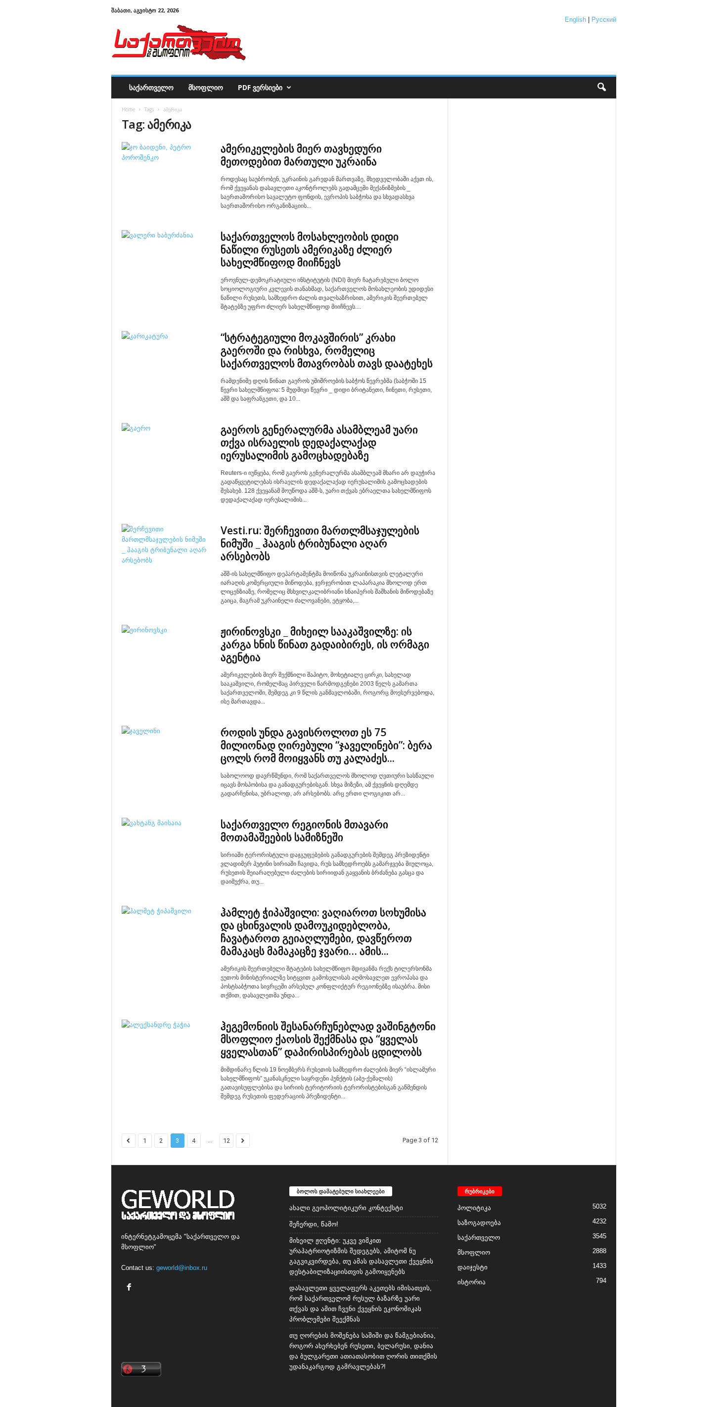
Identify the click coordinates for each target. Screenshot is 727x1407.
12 (226, 1140)
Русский (603, 19)
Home (128, 109)
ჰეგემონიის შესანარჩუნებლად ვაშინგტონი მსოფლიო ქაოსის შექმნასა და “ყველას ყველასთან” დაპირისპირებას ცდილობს (328, 1039)
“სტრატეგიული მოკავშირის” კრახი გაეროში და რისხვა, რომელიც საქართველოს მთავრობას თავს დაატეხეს (327, 350)
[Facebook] (130, 1288)
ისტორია (471, 1282)
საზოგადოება (479, 1222)
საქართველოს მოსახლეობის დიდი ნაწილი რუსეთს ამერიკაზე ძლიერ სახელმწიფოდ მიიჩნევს (310, 249)
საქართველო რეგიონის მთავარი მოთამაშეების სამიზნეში (304, 830)
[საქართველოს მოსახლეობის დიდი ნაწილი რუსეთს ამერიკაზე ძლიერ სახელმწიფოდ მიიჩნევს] (166, 263)
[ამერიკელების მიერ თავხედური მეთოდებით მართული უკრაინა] (166, 175)
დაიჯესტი (472, 1267)
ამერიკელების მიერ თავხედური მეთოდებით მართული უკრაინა (301, 154)
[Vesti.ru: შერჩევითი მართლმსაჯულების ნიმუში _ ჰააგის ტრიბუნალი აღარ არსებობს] (166, 557)
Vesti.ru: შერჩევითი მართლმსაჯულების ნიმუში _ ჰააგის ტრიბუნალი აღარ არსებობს (320, 543)
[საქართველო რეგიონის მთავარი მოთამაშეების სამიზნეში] (166, 851)
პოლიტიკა (474, 1208)
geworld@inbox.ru (181, 1267)
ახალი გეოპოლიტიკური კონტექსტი (346, 1208)
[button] (601, 87)
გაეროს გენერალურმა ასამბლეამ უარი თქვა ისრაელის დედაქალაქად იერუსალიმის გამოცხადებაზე (319, 442)
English (575, 19)
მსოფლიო (205, 87)
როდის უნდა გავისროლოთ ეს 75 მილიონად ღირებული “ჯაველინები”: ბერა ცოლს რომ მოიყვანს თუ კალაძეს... (326, 745)
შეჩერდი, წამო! (313, 1224)
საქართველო (151, 87)
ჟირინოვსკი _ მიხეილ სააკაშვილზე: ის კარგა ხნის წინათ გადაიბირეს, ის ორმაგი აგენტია (325, 644)
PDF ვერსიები (260, 87)
